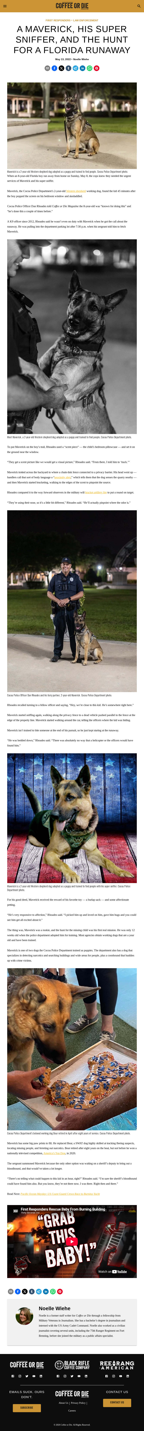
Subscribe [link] (26, 1408)
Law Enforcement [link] (85, 20)
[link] (72, 6)
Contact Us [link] (117, 1402)
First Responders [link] (58, 20)
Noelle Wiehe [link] (81, 59)
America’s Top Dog (54, 1153)
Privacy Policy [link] (78, 1402)
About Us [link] (63, 1402)
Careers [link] (72, 1410)
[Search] (139, 6)
